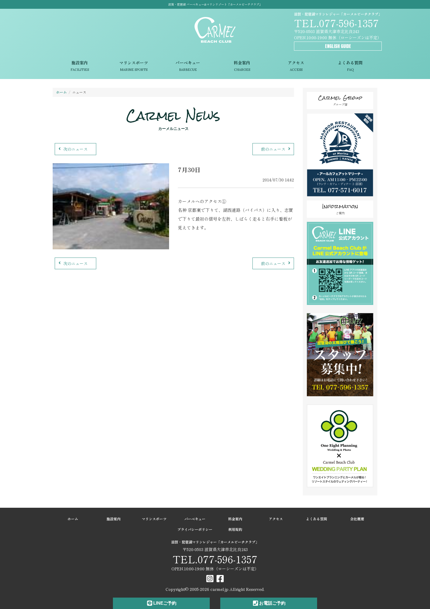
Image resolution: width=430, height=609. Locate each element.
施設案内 (79, 66)
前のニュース (273, 149)
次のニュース (75, 149)
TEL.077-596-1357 (336, 23)
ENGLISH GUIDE (338, 46)
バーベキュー (188, 66)
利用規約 (235, 529)
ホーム (61, 92)
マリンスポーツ (133, 66)
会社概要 (357, 518)
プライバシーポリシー (194, 529)
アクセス (296, 66)
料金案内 (242, 66)
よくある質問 (350, 66)
